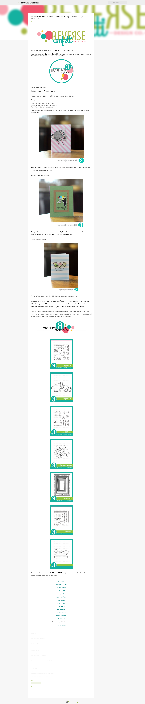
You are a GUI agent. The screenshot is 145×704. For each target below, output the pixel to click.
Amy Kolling (61, 581)
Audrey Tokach (61, 603)
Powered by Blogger (73, 702)
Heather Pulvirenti (61, 584)
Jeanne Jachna (61, 612)
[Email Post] (32, 681)
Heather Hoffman (61, 597)
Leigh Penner (61, 609)
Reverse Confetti (35, 682)
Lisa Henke (61, 591)
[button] (32, 22)
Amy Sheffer (61, 606)
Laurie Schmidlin (61, 615)
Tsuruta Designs (30, 2)
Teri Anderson (61, 625)
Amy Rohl (61, 594)
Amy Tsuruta (61, 600)
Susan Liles (61, 619)
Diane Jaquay (61, 587)
